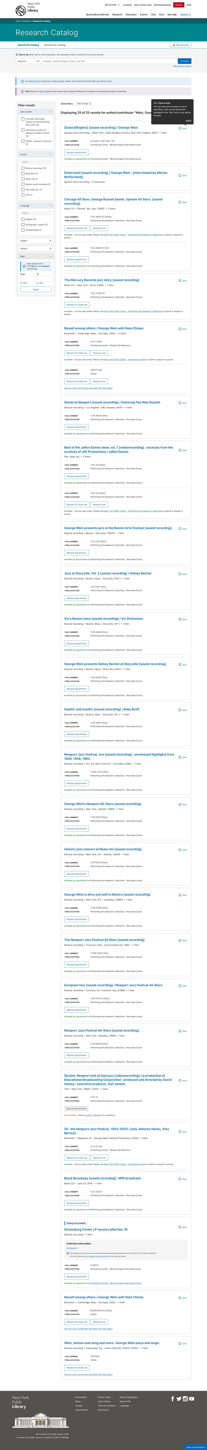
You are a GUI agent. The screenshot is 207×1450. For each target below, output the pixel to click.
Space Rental (81, 1410)
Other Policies (104, 1401)
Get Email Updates (162, 5)
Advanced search (182, 66)
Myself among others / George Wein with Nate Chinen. (104, 328)
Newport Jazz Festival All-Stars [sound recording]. (102, 1030)
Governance (103, 1410)
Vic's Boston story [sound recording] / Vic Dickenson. (103, 618)
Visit (153, 14)
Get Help (172, 14)
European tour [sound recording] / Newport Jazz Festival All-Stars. (113, 985)
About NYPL (125, 1401)
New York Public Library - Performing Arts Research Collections (133, 235)
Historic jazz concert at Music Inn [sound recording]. (103, 849)
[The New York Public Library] (28, 9)
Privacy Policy (104, 1397)
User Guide (45, 91)
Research (117, 14)
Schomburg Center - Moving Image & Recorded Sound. (116, 1283)
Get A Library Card (143, 5)
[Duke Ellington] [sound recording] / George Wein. (101, 127)
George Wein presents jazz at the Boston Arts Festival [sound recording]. (118, 528)
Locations (127, 5)
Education (131, 14)
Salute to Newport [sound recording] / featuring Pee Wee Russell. (112, 402)
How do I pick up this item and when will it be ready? (88, 388)
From (22, 274)
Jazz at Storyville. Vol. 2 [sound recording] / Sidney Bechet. (108, 573)
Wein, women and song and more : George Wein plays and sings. (112, 1343)
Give (161, 14)
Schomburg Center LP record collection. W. (96, 1229)
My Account (110, 5)
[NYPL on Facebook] (172, 1399)
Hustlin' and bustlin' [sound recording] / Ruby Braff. (102, 709)
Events (144, 14)
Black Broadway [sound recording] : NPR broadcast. (102, 1178)
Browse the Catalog (55, 44)
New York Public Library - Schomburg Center (125, 359)
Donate (178, 5)
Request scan (99, 228)
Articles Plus (34, 81)
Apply (36, 289)
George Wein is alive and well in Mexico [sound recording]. (107, 894)
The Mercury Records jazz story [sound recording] (101, 280)
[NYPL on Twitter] (179, 1399)
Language (124, 1405)
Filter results (26, 105)
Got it (188, 120)
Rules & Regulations (129, 1397)
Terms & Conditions (107, 1405)
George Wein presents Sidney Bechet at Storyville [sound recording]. (115, 664)
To (37, 274)
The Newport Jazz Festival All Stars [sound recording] (104, 940)
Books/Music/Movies (97, 14)
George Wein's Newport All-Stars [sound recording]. (103, 804)
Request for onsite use (77, 228)
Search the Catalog (28, 44)
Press (77, 1401)
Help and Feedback (196, 1447)
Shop (189, 5)
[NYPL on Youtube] (191, 1399)
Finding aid (71, 1248)
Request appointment (76, 152)
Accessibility (81, 1397)
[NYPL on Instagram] (185, 1399)
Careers (79, 1405)
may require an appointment (97, 1256)
